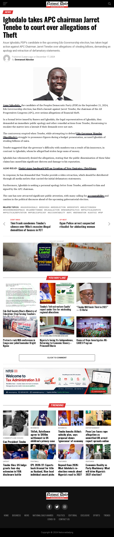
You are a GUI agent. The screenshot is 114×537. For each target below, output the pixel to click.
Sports (96, 515)
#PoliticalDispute (91, 210)
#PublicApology (37, 213)
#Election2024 (88, 207)
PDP (101, 213)
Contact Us (64, 519)
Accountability (57, 213)
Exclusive (85, 515)
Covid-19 (51, 519)
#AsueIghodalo (29, 207)
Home (6, 515)
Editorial (72, 515)
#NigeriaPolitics (70, 210)
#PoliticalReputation (15, 213)
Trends (107, 515)
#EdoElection (59, 207)
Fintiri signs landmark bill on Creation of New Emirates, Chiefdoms (57, 168)
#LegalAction (52, 210)
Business (16, 515)
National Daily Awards (43, 515)
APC (70, 213)
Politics (61, 515)
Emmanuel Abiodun (24, 59)
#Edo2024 (44, 207)
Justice (93, 213)
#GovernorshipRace (14, 210)
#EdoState (73, 207)
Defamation (80, 213)
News (26, 515)
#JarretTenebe (35, 210)
